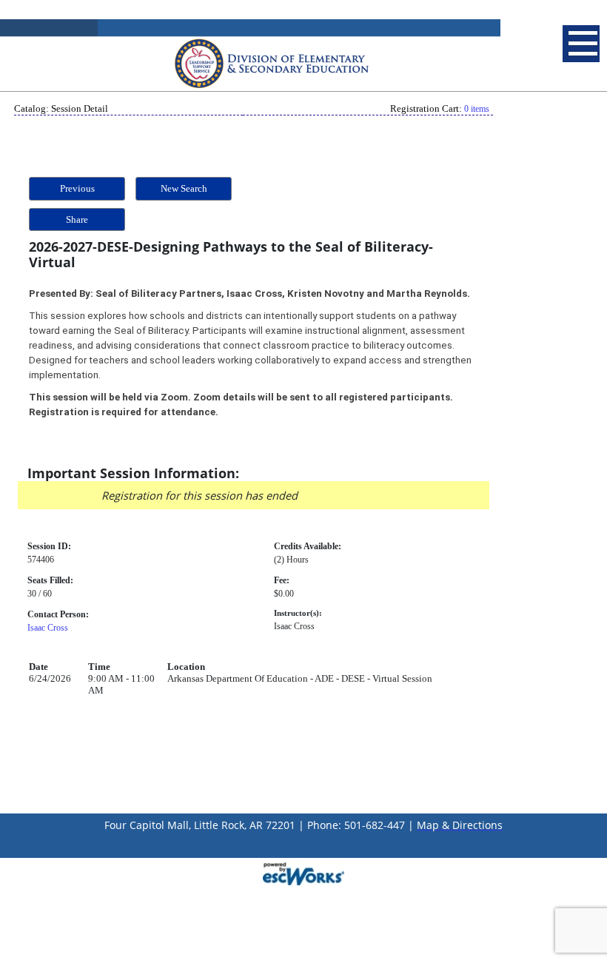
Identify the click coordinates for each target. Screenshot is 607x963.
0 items (476, 109)
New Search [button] (184, 188)
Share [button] (77, 219)
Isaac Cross (47, 628)
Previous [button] (77, 188)
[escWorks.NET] (303, 872)
